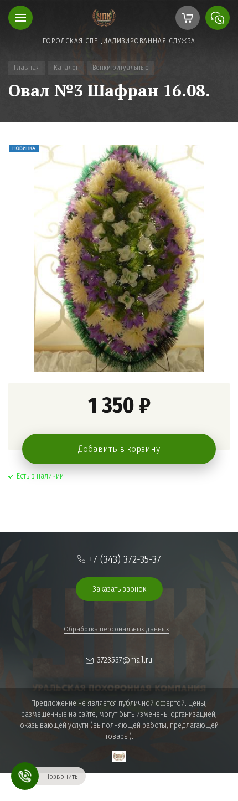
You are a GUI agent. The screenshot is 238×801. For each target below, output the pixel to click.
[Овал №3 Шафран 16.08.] (119, 258)
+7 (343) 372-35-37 (125, 559)
